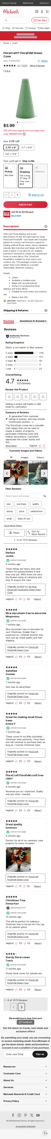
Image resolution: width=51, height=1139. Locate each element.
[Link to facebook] (13, 1115)
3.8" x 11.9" (11, 154)
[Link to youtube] (38, 1115)
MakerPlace (28, 3)
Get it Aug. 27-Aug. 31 (25, 176)
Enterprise (44, 3)
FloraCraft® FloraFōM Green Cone (22, 54)
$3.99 (9, 125)
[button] (17, 195)
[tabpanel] (25, 667)
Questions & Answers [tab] (33, 320)
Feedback (27, 1022)
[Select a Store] (37, 11)
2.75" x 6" (11, 147)
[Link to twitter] (31, 1115)
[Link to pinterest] (25, 1115)
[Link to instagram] (19, 1115)
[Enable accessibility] (44, 1132)
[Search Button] (6, 20)
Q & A (7, 71)
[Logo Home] (11, 11)
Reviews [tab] (8, 320)
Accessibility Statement (25, 1126)
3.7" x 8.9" (26, 147)
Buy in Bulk (16, 216)
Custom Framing (9, 3)
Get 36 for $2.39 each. (22, 212)
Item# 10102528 (11, 61)
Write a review (37, 65)
